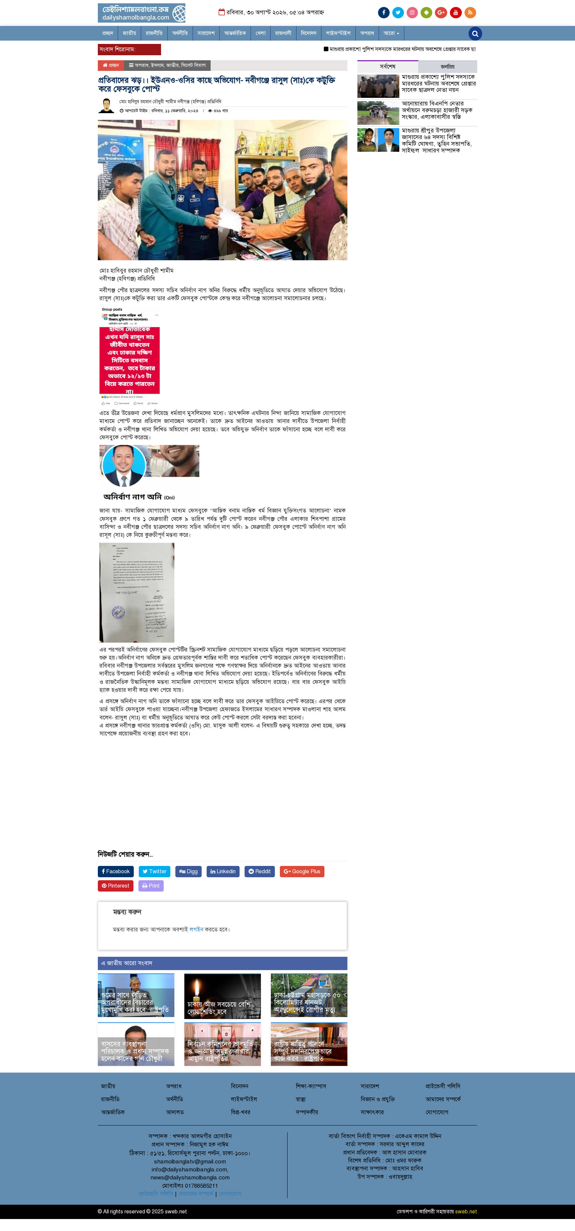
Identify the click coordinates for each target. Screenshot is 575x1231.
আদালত (175, 1112)
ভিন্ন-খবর (241, 1112)
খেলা (261, 33)
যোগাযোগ (437, 1112)
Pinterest (117, 886)
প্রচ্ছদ (107, 33)
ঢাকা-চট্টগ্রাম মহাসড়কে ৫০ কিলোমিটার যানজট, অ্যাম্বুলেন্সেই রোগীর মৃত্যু (307, 1002)
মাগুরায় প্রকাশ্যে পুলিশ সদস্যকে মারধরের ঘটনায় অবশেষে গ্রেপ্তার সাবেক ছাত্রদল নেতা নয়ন (397, 49)
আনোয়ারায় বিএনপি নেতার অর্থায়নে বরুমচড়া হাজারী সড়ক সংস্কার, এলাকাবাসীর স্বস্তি (437, 110)
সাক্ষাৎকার (372, 1112)
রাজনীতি (154, 33)
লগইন (196, 929)
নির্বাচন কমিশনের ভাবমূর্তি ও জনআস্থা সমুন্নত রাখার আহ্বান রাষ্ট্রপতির (220, 1051)
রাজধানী (283, 33)
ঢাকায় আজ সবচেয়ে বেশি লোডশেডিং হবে (219, 1008)
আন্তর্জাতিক (235, 33)
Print (153, 886)
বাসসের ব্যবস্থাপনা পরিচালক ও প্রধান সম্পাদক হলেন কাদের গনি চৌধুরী (135, 1051)
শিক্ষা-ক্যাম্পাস (311, 1086)
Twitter (157, 871)
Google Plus (305, 871)
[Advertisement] (222, 804)
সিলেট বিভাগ (193, 65)
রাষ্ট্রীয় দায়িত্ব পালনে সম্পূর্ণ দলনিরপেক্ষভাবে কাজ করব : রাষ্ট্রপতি (303, 1051)
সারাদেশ (206, 33)
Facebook (117, 871)
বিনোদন (308, 33)
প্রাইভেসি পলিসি (156, 1193)
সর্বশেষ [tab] (388, 66)
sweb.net (466, 1211)
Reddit (262, 871)
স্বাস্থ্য (301, 1099)
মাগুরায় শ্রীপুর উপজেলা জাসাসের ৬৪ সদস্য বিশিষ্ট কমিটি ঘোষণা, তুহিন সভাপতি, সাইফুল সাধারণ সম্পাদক (437, 140)
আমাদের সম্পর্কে (443, 1099)
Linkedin (225, 871)
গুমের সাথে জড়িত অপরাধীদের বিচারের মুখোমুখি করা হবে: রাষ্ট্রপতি (135, 1002)
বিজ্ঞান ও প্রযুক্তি (378, 1099)
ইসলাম (157, 65)
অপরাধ (367, 33)
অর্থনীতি (180, 33)
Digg (191, 871)
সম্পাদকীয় (307, 1112)
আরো (390, 33)
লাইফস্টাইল (338, 33)
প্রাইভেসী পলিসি (443, 1086)
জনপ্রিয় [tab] (448, 67)
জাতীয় (129, 33)
